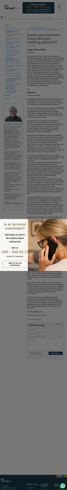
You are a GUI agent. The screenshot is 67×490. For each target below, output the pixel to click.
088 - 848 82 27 (15, 252)
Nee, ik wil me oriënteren (15, 264)
